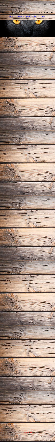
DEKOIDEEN (11, 16)
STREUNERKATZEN (20, 16)
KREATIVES (28, 16)
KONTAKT (44, 16)
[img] (27, 28)
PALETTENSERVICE (36, 16)
